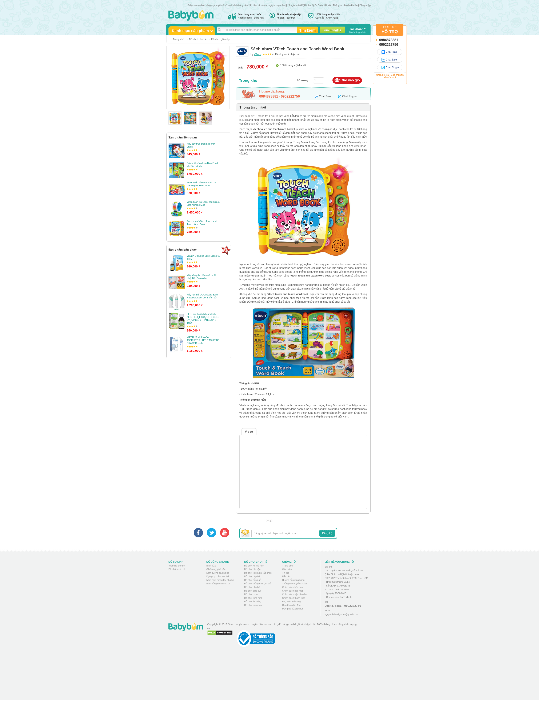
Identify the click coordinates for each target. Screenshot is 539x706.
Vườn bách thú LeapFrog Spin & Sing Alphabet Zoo (203, 203)
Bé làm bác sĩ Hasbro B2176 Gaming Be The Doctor (201, 184)
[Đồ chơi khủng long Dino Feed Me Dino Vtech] (176, 170)
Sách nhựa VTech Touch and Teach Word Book (201, 222)
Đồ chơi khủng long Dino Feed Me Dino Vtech (202, 164)
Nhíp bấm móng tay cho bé (220, 580)
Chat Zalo (391, 59)
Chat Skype (392, 67)
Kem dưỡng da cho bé (217, 573)
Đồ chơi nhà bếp (252, 587)
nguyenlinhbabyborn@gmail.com (341, 614)
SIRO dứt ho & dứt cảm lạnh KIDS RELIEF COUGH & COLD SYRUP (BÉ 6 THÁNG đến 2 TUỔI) (203, 318)
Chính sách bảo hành (293, 587)
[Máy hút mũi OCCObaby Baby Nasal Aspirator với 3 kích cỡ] (176, 301)
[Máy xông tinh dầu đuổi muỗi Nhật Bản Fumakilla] (176, 282)
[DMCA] (220, 632)
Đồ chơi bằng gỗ (252, 580)
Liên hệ (286, 576)
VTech (257, 54)
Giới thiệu (287, 569)
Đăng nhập (365, 5)
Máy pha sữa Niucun (292, 608)
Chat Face (392, 51)
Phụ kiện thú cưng (291, 601)
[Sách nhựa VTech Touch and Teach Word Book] (176, 228)
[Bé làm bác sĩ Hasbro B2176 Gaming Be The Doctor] (176, 189)
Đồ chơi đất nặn (252, 569)
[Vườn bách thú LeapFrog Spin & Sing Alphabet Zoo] (176, 208)
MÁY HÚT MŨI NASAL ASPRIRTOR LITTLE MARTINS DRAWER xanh (203, 340)
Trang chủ (178, 39)
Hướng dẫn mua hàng (293, 580)
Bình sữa (211, 565)
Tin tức (285, 573)
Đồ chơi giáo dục (221, 39)
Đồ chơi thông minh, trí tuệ (257, 583)
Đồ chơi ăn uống (252, 601)
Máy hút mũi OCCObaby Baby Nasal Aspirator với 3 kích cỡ (202, 296)
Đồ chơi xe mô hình (254, 565)
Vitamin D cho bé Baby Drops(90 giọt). (203, 257)
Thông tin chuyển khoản (345, 5)
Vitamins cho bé (176, 565)
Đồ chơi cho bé (198, 39)
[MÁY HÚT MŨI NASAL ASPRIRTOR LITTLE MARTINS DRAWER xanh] (176, 344)
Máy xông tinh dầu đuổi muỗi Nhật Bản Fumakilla (201, 276)
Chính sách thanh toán (293, 598)
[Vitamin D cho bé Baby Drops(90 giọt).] (176, 262)
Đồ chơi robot (251, 594)
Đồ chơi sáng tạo (253, 605)
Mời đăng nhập (357, 30)
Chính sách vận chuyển (294, 594)
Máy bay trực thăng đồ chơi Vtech (201, 145)
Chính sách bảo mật (292, 590)
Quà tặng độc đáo (291, 605)
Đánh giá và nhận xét (287, 54)
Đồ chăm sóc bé (176, 569)
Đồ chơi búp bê (252, 576)
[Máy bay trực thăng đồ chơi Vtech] (176, 150)
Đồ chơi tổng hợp (253, 598)
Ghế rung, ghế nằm (216, 569)
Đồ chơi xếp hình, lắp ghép (258, 573)
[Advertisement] (284, 676)
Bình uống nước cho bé (218, 583)
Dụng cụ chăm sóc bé (217, 576)
